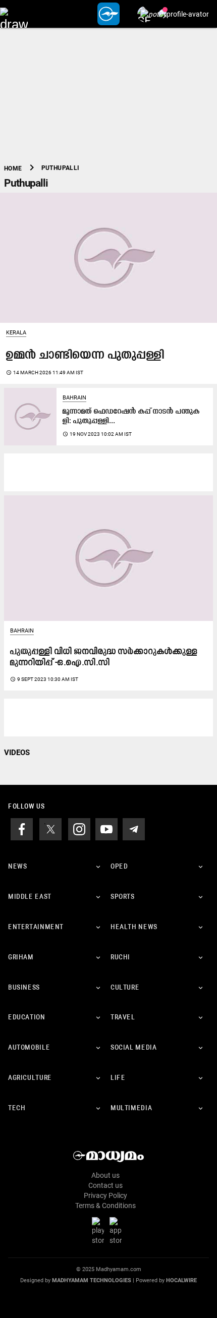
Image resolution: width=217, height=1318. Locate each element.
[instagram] (79, 829)
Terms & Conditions (105, 1205)
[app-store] (118, 1231)
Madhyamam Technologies (91, 1280)
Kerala (16, 332)
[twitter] (50, 829)
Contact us (105, 1185)
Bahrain (74, 397)
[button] (14, 14)
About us (105, 1175)
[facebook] (21, 829)
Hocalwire (181, 1280)
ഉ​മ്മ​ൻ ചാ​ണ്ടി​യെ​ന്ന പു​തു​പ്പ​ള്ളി (85, 355)
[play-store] (100, 1231)
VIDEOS (17, 752)
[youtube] (106, 829)
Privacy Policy (105, 1195)
